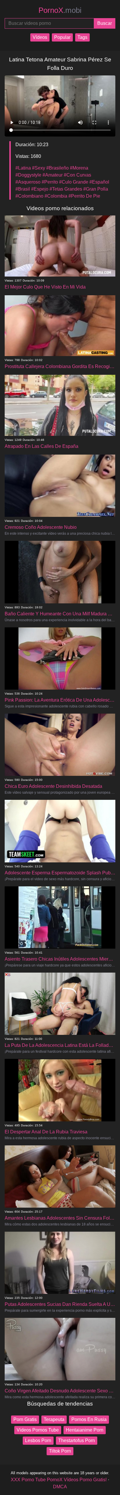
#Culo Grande (73, 181)
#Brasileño (57, 167)
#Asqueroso (27, 181)
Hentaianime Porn (84, 1429)
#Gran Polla (95, 189)
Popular (62, 37)
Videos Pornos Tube (38, 1429)
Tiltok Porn (60, 1451)
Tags (82, 37)
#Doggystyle (28, 174)
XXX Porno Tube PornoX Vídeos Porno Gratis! (59, 1479)
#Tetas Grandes (66, 189)
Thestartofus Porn (76, 1440)
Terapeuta (54, 1419)
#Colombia (56, 196)
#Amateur (53, 174)
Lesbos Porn (38, 1440)
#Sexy (38, 167)
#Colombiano (29, 196)
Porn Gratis (25, 1419)
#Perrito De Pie (84, 196)
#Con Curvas (77, 174)
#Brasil (22, 189)
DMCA (60, 1486)
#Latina (23, 167)
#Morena (79, 167)
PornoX (60, 10)
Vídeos (40, 37)
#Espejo (39, 189)
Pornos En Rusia (89, 1419)
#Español (99, 181)
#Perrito (50, 181)
